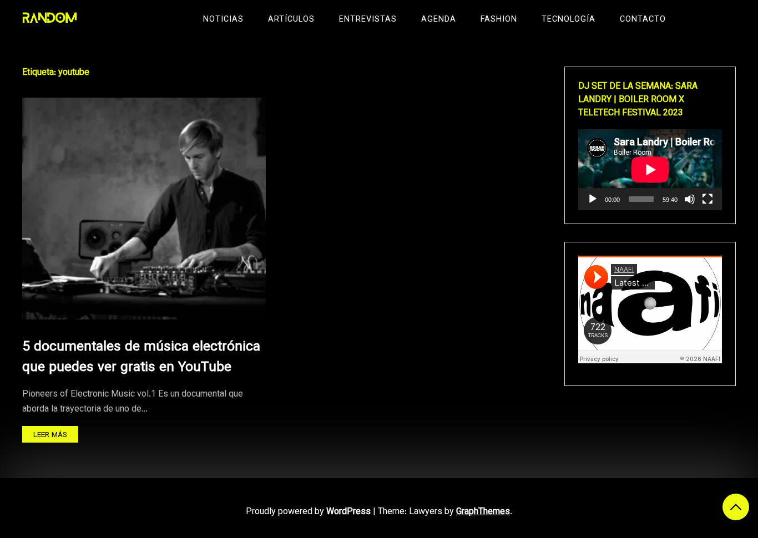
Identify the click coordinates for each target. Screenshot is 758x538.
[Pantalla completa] (707, 199)
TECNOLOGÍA (568, 19)
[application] (650, 169)
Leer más (50, 435)
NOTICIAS (223, 19)
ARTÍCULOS (291, 19)
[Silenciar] (689, 199)
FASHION (499, 19)
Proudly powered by (308, 512)
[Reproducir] (592, 199)
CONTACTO (643, 19)
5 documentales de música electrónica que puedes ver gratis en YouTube (141, 357)
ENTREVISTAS (368, 19)
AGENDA (438, 19)
